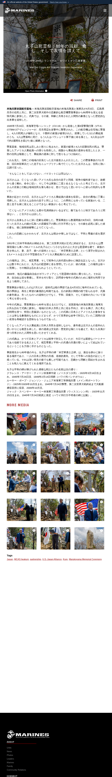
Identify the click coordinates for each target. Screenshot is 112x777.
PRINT (98, 100)
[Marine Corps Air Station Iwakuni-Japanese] (19, 10)
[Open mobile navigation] (105, 10)
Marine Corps (56, 734)
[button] (60, 2)
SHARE (78, 100)
